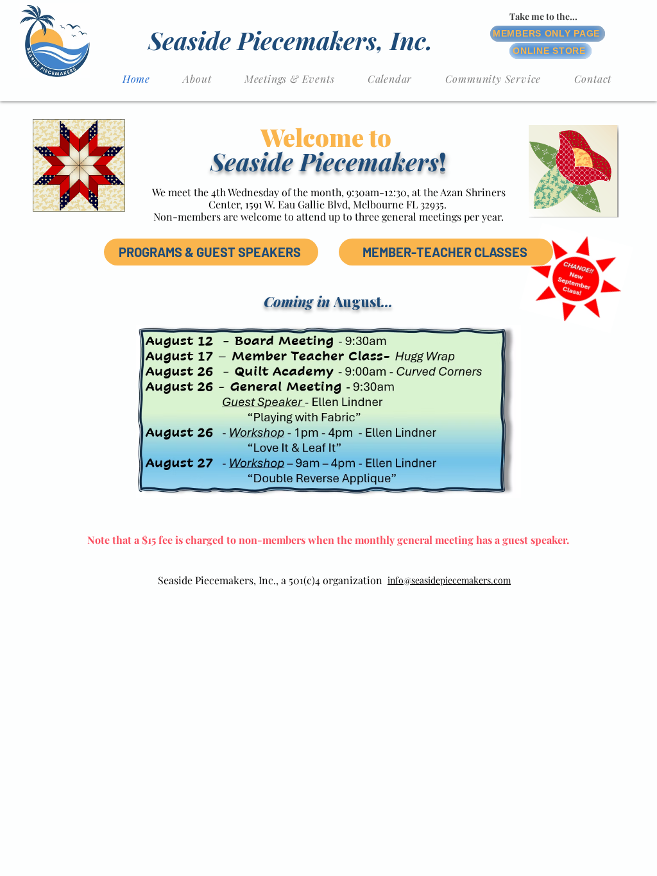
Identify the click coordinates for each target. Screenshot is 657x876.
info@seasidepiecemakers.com (449, 580)
